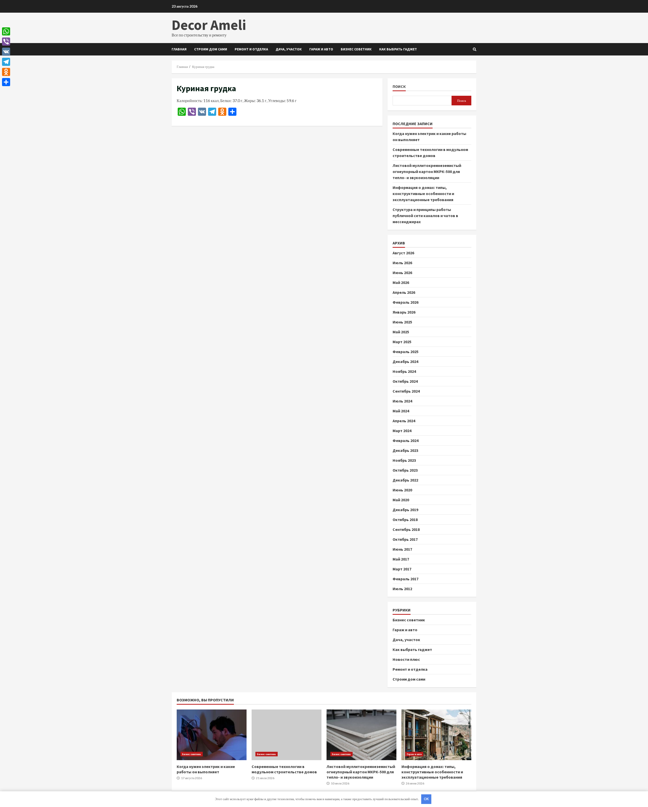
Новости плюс (406, 659)
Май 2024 (401, 410)
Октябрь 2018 (405, 519)
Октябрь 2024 (405, 381)
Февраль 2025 (405, 351)
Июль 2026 (402, 262)
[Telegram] (6, 62)
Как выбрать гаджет (398, 49)
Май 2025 (401, 331)
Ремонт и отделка (251, 49)
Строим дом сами (210, 49)
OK (426, 799)
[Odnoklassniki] (6, 72)
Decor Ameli (209, 25)
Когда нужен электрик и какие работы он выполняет (212, 734)
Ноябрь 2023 (404, 460)
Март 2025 (402, 341)
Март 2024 (402, 430)
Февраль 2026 (405, 302)
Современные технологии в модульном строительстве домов (286, 734)
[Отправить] (6, 82)
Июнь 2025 (402, 321)
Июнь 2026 (402, 272)
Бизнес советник (356, 49)
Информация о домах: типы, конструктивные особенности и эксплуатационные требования (423, 193)
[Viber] (6, 41)
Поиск (399, 86)
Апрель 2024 (404, 420)
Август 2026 (403, 252)
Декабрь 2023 (405, 450)
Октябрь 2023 (405, 470)
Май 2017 (401, 559)
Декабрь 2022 (405, 480)
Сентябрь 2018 (406, 529)
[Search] (474, 49)
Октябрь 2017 (405, 539)
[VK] (6, 52)
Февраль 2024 (405, 440)
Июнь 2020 (402, 489)
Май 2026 (401, 282)
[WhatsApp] (6, 31)
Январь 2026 (404, 312)
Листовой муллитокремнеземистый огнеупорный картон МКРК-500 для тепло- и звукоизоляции (427, 171)
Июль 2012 (402, 588)
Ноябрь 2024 (404, 371)
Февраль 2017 (405, 578)
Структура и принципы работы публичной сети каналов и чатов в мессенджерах (425, 215)
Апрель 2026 (404, 292)
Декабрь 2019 (405, 509)
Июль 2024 (402, 400)
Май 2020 (401, 499)
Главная (179, 49)
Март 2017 (402, 568)
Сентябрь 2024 (406, 391)
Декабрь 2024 (405, 361)
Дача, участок (289, 49)
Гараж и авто (321, 49)
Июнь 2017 (402, 549)
